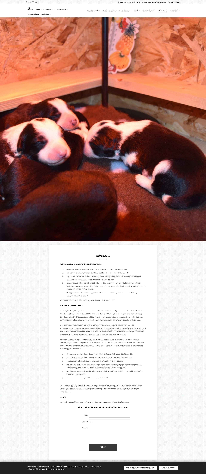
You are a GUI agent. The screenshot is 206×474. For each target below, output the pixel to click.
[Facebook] (26, 2)
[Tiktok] (29, 2)
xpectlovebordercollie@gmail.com (155, 2)
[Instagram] (33, 2)
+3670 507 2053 (175, 2)
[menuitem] (93, 11)
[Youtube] (36, 2)
